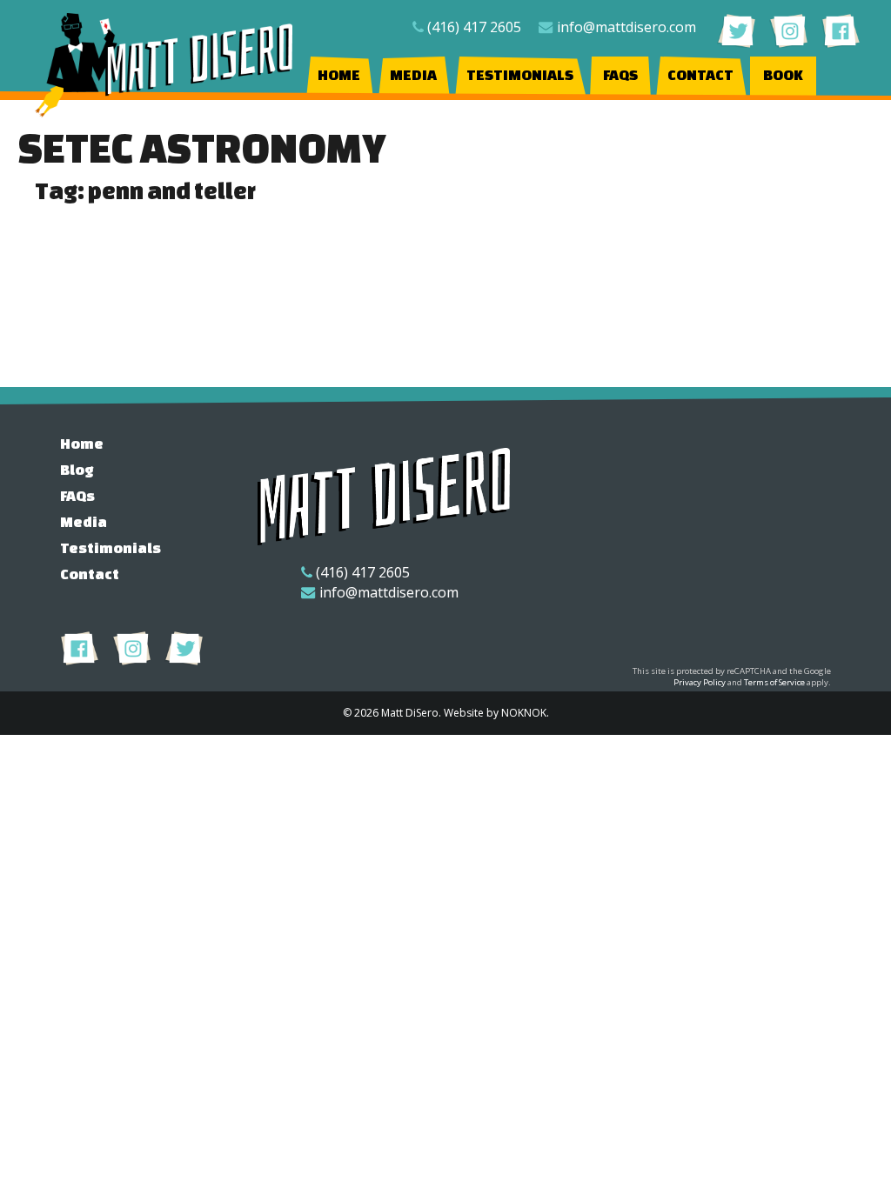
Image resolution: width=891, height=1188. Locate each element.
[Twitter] (736, 30)
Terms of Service (774, 682)
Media (413, 74)
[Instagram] (788, 30)
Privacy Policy (699, 682)
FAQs (620, 74)
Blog (77, 469)
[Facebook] (841, 30)
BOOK (783, 74)
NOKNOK (523, 712)
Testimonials (519, 74)
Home (339, 74)
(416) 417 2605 (474, 27)
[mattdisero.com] (165, 65)
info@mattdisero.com (626, 27)
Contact (700, 74)
